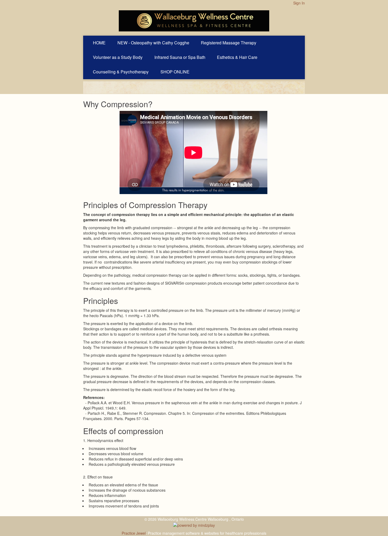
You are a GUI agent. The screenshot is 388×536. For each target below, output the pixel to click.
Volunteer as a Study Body (118, 57)
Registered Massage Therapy (228, 43)
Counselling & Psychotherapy (121, 72)
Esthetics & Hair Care (237, 57)
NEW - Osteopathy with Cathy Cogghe (153, 43)
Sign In (299, 3)
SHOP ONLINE (175, 72)
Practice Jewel (134, 533)
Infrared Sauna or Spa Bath (179, 57)
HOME (99, 43)
